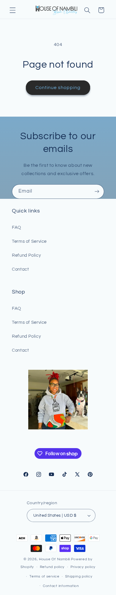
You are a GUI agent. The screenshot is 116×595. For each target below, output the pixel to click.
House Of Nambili (54, 559)
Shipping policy (78, 576)
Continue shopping (58, 87)
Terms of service (44, 576)
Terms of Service (29, 241)
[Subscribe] (97, 191)
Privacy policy (82, 567)
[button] (12, 10)
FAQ (16, 227)
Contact (20, 269)
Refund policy (52, 567)
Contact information (61, 586)
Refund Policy (26, 255)
